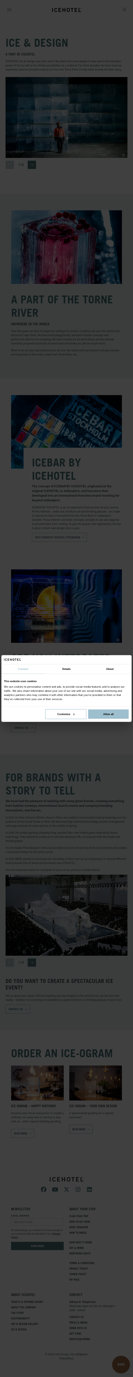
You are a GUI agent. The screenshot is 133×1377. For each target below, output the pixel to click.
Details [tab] (66, 668)
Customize (63, 713)
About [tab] (110, 668)
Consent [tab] (23, 668)
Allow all (108, 713)
